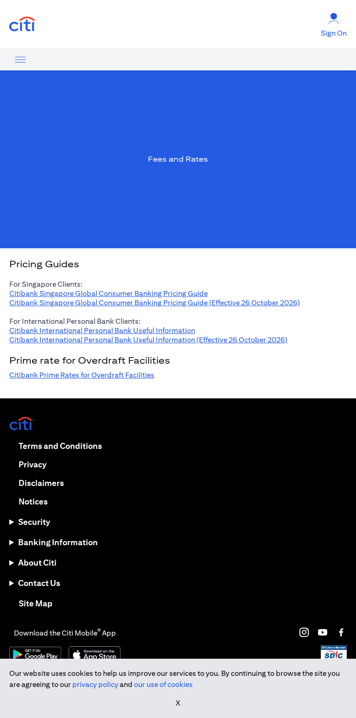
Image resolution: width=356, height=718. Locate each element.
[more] (20, 59)
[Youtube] (322, 632)
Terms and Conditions (60, 446)
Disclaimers (41, 483)
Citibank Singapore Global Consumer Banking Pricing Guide (108, 293)
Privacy (32, 464)
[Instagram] (304, 632)
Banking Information (58, 542)
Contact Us (39, 583)
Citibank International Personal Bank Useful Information (102, 330)
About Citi (37, 562)
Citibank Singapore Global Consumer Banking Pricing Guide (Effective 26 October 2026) (154, 302)
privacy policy (95, 684)
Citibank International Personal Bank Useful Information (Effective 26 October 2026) (148, 339)
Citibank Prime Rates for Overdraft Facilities (81, 375)
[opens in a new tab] (22, 24)
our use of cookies (163, 684)
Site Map (35, 603)
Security (34, 522)
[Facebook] (341, 632)
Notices (33, 501)
